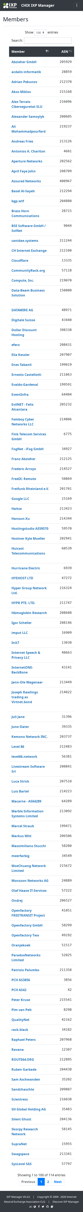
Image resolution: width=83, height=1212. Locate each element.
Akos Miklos (21, 92)
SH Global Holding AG (28, 1109)
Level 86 (17, 746)
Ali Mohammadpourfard (28, 129)
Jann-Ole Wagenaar (27, 682)
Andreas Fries (22, 141)
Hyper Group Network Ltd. (29, 590)
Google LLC (20, 498)
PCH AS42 (18, 990)
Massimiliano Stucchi (28, 846)
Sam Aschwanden (25, 1079)
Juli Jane (18, 717)
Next (58, 1182)
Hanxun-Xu (20, 518)
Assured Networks (26, 181)
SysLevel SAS (21, 1164)
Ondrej (17, 900)
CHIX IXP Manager (37, 5)
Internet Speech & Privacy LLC (25, 655)
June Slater (20, 726)
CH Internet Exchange (29, 250)
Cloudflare (19, 260)
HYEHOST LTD (22, 578)
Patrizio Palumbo (25, 970)
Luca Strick (20, 781)
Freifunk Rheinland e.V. (30, 489)
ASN (64, 51)
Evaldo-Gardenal (24, 384)
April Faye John (23, 171)
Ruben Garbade (23, 1069)
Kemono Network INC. (29, 736)
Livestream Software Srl (28, 769)
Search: (17, 40)
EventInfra (20, 394)
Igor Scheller (21, 623)
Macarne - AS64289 (26, 801)
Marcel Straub (22, 826)
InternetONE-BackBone (22, 670)
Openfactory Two (25, 935)
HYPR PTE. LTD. (23, 603)
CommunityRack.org (28, 270)
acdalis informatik (26, 72)
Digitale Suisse (23, 320)
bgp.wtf (17, 201)
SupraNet (19, 1144)
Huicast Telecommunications (28, 551)
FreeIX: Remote (23, 479)
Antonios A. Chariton (28, 151)
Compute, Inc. (22, 280)
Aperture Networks (26, 161)
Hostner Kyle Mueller (28, 538)
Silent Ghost (21, 1119)
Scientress (19, 1099)
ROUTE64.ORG (22, 1059)
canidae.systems (24, 240)
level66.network (24, 756)
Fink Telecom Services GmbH (28, 436)
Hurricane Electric (25, 568)
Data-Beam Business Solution (28, 292)
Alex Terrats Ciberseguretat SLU (26, 104)
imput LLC (19, 632)
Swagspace (20, 1154)
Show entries (41, 32)
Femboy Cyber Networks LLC (22, 421)
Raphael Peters (23, 1039)
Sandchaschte (22, 1089)
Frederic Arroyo (23, 469)
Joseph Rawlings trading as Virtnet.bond (24, 697)
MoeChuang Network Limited (28, 868)
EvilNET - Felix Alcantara (22, 407)
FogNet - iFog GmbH (27, 449)
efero (15, 345)
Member (18, 51)
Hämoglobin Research (29, 613)
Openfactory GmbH (27, 925)
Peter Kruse (20, 1000)
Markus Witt (21, 836)
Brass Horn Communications (25, 213)
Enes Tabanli (21, 364)
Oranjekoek (20, 945)
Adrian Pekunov (24, 82)
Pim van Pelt (21, 1010)
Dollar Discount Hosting (24, 332)
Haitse (16, 508)
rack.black (19, 1029)
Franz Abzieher (23, 459)
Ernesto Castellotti (26, 374)
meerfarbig (20, 856)
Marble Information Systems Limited (27, 813)
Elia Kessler (20, 354)
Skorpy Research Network (24, 1131)
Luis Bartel (20, 791)
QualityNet (20, 1019)
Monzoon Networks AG (30, 880)
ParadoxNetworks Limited (25, 957)
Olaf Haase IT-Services (29, 890)
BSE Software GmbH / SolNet (28, 228)
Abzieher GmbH (23, 62)
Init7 (15, 642)
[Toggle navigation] (77, 5)
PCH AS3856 (20, 980)
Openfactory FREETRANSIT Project (28, 913)
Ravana (17, 1049)
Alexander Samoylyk (27, 116)
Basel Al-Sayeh (23, 191)
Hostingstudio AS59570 (29, 528)
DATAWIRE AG (22, 310)
